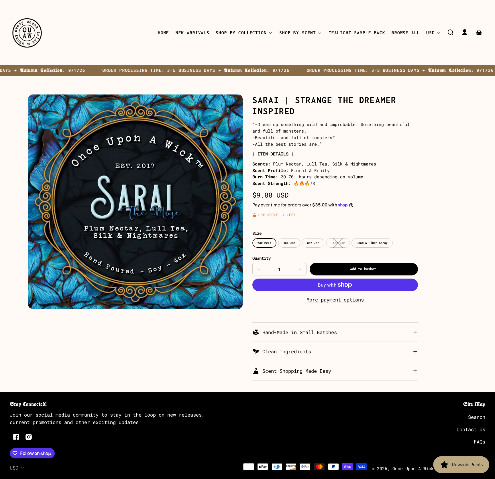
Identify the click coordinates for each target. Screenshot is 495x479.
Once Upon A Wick (413, 468)
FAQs (479, 441)
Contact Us (471, 429)
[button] (450, 32)
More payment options (335, 299)
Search (476, 417)
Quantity (261, 258)
